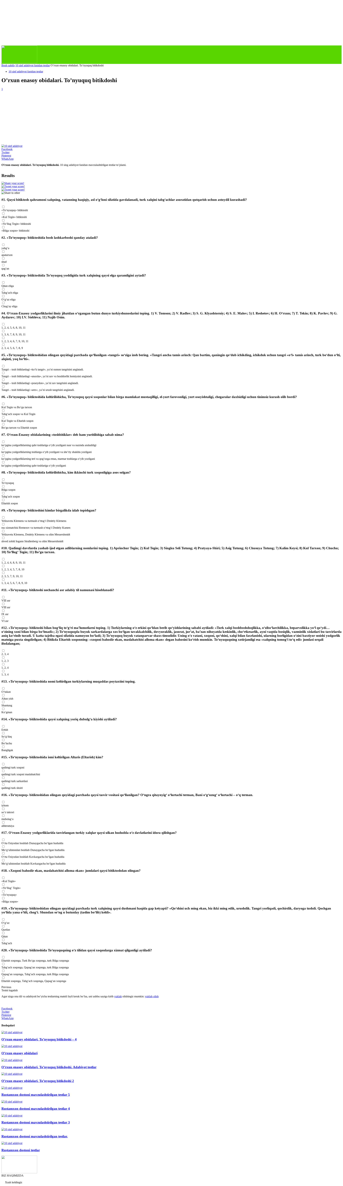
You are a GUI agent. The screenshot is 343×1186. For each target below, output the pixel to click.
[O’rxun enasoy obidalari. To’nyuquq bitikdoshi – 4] (11, 1032)
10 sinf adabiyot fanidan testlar (32, 65)
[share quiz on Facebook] (12, 183)
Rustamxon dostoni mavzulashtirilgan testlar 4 (35, 1108)
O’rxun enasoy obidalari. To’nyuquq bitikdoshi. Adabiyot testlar (48, 1067)
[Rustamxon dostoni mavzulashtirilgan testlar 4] (11, 1101)
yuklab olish (152, 996)
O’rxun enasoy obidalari (19, 1053)
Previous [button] (6, 987)
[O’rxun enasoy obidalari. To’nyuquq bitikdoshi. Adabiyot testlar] (11, 1060)
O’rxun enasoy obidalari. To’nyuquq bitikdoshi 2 (37, 1081)
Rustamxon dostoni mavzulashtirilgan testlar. (34, 1136)
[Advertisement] (171, 118)
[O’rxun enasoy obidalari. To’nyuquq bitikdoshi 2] (11, 1073)
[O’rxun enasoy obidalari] (11, 1046)
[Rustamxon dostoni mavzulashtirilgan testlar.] (11, 1129)
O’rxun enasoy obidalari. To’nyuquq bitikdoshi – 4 (39, 1039)
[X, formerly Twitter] (13, 186)
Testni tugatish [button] (9, 990)
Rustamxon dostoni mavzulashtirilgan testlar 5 (35, 1095)
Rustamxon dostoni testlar (20, 1150)
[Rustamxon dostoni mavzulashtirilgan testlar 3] (11, 1115)
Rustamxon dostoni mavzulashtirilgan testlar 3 (35, 1122)
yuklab (118, 996)
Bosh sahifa (8, 65)
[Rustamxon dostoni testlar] (11, 1143)
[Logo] (19, 62)
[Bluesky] (13, 189)
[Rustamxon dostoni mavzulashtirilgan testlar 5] (11, 1087)
